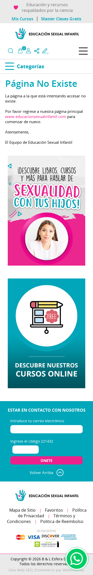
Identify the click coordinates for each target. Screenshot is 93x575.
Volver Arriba (41, 472)
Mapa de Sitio (22, 510)
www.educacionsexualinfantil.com (35, 116)
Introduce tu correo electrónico (37, 420)
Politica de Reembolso (61, 521)
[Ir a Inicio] (46, 40)
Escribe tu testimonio (45, 50)
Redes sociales (36, 51)
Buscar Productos (10, 50)
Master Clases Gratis (61, 19)
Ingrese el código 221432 (31, 441)
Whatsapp (77, 559)
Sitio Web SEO (21, 570)
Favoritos (54, 510)
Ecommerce (45, 570)
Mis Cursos (22, 19)
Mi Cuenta (28, 50)
